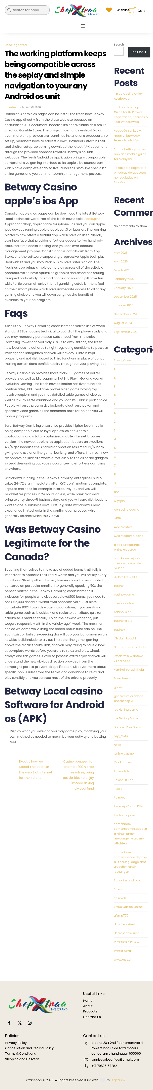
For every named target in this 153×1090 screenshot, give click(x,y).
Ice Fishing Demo (126, 710)
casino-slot (122, 612)
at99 (117, 518)
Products (90, 1011)
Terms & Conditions (20, 1053)
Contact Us (92, 1017)
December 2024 (125, 314)
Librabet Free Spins (127, 727)
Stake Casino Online (128, 907)
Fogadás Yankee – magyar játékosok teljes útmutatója (127, 135)
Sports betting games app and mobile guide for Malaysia (130, 154)
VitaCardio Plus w (126, 942)
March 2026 (122, 270)
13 (115, 404)
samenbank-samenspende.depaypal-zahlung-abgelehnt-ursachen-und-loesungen (131, 862)
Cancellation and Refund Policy (29, 1048)
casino (119, 586)
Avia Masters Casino (128, 536)
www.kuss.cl (122, 960)
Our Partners (123, 762)
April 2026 (121, 261)
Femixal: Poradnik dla (129, 670)
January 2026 (123, 288)
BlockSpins (91, 219)
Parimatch (121, 771)
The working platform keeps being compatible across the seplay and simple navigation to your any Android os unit (55, 75)
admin (14, 107)
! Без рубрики (122, 360)
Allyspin (119, 501)
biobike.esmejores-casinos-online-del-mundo (128, 563)
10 (115, 378)
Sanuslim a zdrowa (127, 880)
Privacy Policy (16, 1042)
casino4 (120, 630)
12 (115, 395)
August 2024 (123, 323)
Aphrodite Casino (126, 510)
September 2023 (125, 332)
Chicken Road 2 (125, 638)
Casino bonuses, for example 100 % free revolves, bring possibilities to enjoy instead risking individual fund (78, 775)
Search (119, 45)
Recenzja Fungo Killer (128, 806)
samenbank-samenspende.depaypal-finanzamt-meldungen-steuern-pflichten (130, 833)
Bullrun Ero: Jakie (125, 577)
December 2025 (125, 297)
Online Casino (124, 754)
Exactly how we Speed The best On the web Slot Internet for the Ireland (35, 769)
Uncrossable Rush (126, 933)
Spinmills (120, 898)
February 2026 (124, 279)
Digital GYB (119, 1080)
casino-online (124, 603)
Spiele (118, 889)
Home (87, 1000)
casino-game (124, 594)
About (88, 1006)
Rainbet (119, 798)
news (118, 745)
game (118, 687)
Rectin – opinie (124, 815)
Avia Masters (123, 527)
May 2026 (121, 253)
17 (115, 413)
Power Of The (123, 780)
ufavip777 (121, 916)
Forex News (122, 678)
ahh (117, 492)
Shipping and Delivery (22, 1059)
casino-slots (123, 621)
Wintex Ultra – (124, 951)
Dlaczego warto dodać (130, 647)
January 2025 (123, 305)
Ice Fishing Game (126, 718)
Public (118, 789)
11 (115, 387)
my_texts (121, 736)
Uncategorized (16, 45)
